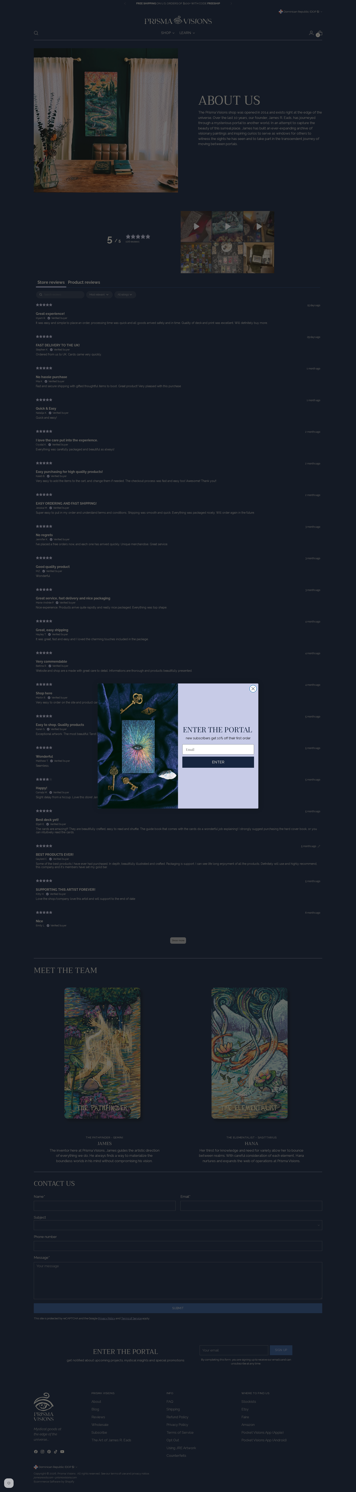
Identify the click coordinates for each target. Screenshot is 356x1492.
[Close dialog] (253, 688)
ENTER (218, 762)
